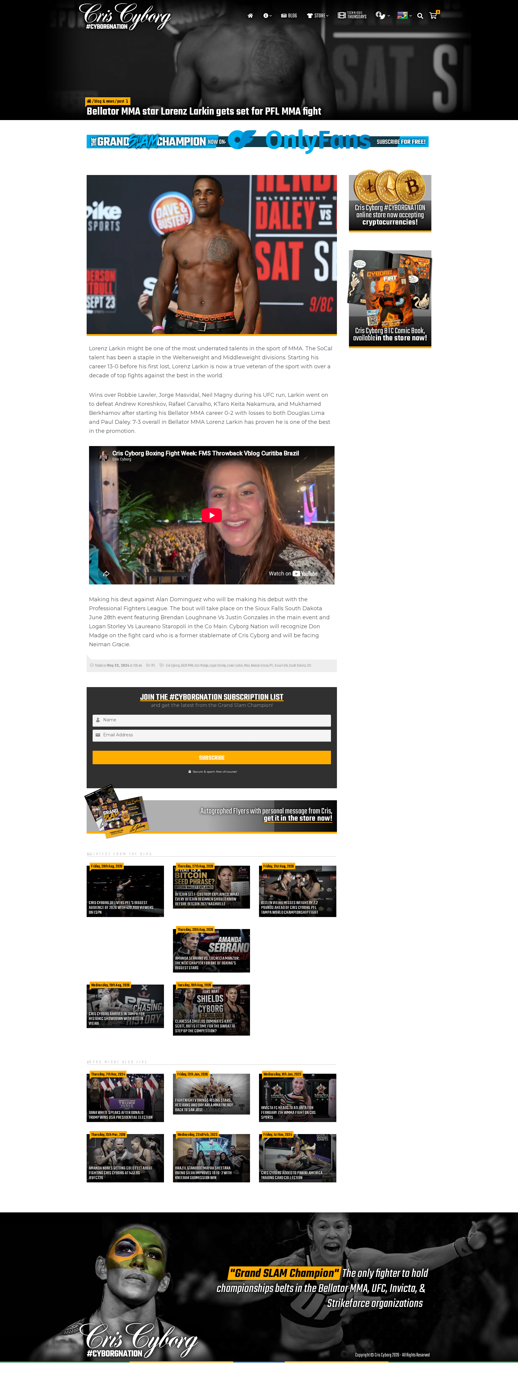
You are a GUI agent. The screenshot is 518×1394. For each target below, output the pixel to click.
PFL (153, 666)
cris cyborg (173, 666)
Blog (292, 16)
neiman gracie (259, 666)
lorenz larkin (235, 666)
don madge (201, 666)
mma (247, 666)
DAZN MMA (187, 666)
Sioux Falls (281, 666)
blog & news (104, 101)
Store (320, 16)
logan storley (217, 666)
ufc (309, 666)
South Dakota (297, 666)
